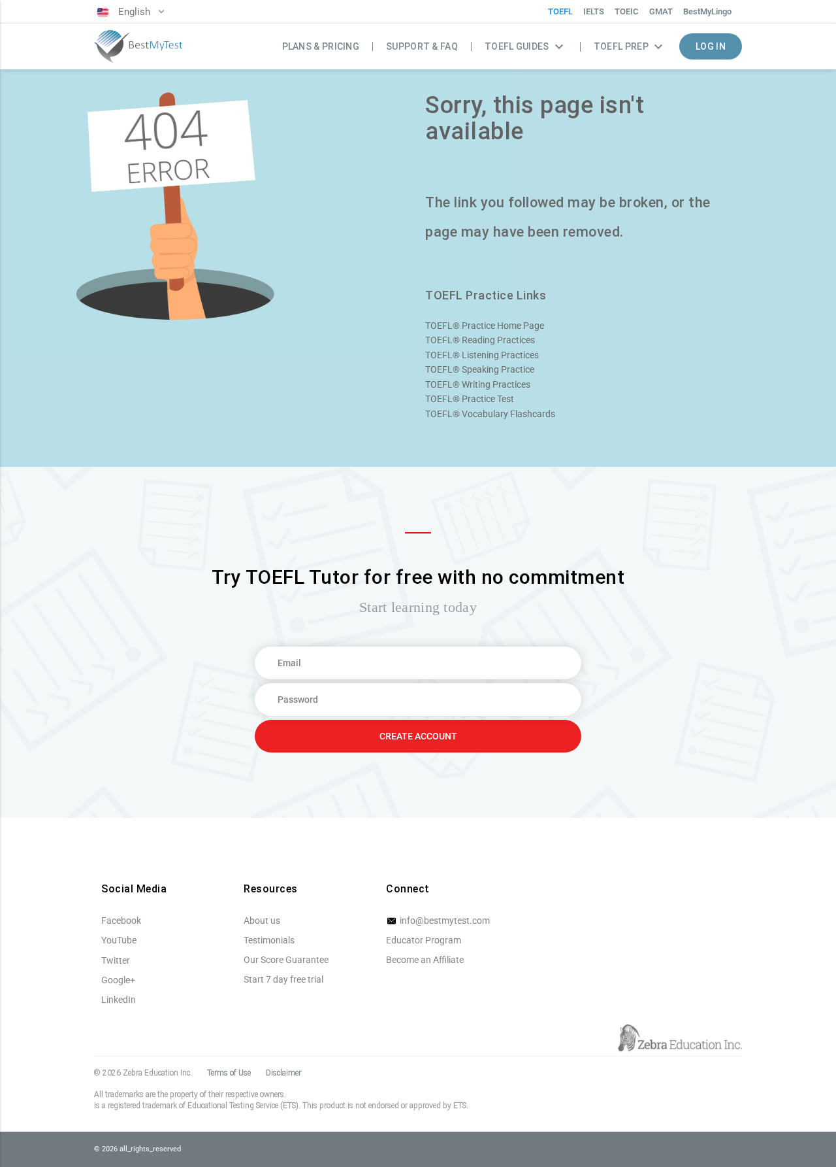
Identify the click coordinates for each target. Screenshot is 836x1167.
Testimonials (269, 940)
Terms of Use (229, 1072)
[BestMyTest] (138, 46)
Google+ (118, 980)
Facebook (121, 920)
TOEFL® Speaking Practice (479, 369)
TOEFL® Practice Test (469, 399)
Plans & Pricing (321, 46)
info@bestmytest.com (444, 920)
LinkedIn (118, 999)
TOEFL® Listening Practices (482, 355)
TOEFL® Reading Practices (480, 340)
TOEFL (560, 11)
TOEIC (627, 11)
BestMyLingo (707, 11)
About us (262, 920)
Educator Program (423, 940)
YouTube (119, 940)
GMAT (661, 11)
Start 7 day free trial (283, 979)
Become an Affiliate (425, 960)
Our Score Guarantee (286, 960)
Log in (711, 46)
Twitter (115, 960)
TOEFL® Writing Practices (477, 384)
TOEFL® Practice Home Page (484, 325)
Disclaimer (283, 1072)
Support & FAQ (422, 46)
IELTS (593, 11)
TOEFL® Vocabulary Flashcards (490, 414)
